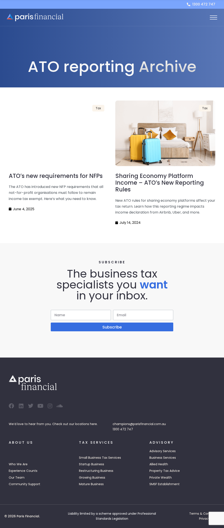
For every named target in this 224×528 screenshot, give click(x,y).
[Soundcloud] (59, 405)
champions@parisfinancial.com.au (139, 424)
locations (82, 424)
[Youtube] (40, 405)
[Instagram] (49, 405)
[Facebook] (11, 405)
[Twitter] (30, 405)
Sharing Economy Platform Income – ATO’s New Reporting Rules (159, 182)
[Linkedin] (21, 405)
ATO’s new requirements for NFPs (56, 176)
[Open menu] (213, 17)
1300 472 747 (123, 429)
